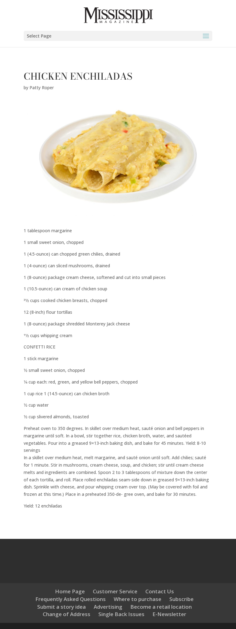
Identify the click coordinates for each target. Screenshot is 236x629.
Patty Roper (42, 87)
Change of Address (66, 614)
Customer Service (115, 591)
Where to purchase (137, 599)
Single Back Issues (121, 614)
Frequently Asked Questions (70, 599)
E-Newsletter (169, 614)
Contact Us (159, 591)
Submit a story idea (61, 606)
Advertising (108, 606)
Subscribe (181, 599)
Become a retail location (161, 606)
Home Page (70, 591)
